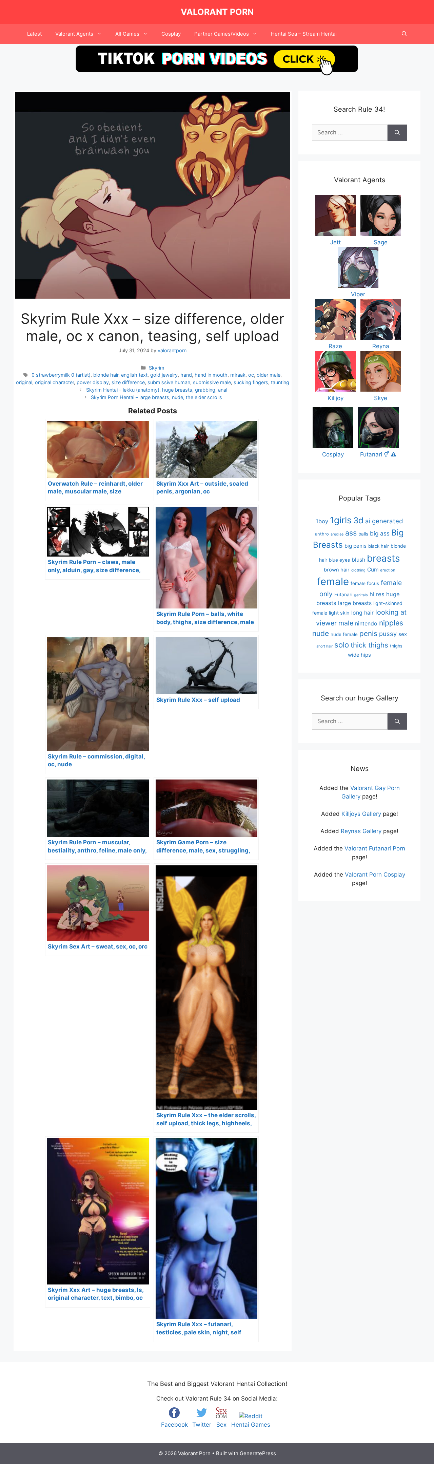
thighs (396, 646)
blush (358, 559)
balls (363, 534)
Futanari (343, 594)
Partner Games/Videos (221, 34)
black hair (378, 546)
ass (351, 532)
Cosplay (171, 34)
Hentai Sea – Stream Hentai (304, 34)
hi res (377, 594)
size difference (128, 382)
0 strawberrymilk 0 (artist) (61, 375)
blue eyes (339, 560)
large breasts (355, 603)
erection (387, 570)
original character (54, 382)
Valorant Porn (217, 12)
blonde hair (105, 375)
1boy (322, 521)
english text (134, 375)
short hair (324, 646)
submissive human (168, 382)
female (333, 581)
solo (341, 644)
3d (358, 520)
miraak (237, 375)
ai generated (384, 521)
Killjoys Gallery (361, 813)
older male (268, 375)
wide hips (359, 655)
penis (368, 633)
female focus (365, 583)
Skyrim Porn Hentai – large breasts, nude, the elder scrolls (156, 397)
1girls (341, 520)
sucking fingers (251, 382)
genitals (361, 595)
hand (186, 375)
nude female (344, 634)
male (345, 623)
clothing (358, 570)
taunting (280, 382)
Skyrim (156, 368)
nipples (391, 623)
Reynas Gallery (361, 831)
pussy (388, 633)
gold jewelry (164, 375)
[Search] (397, 133)
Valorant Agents (74, 34)
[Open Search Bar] (404, 34)
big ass (380, 533)
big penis (355, 546)
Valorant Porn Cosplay (375, 874)
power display (93, 382)
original (24, 382)
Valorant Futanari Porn (374, 848)
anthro (322, 534)
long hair (362, 612)
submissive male (212, 382)
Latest (34, 34)
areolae (337, 534)
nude (320, 633)
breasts (383, 558)
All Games (127, 34)
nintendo (366, 623)
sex (402, 634)
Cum (372, 569)
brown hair (337, 570)
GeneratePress (258, 1453)
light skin (339, 613)
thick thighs (369, 645)
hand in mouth (211, 375)
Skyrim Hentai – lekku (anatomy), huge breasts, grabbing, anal (156, 390)
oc (251, 375)
